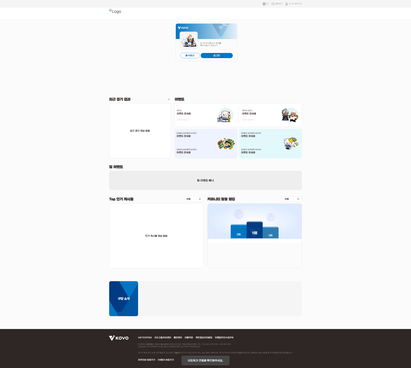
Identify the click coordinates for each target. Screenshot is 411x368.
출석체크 (189, 55)
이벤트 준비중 (184, 136)
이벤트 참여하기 (183, 120)
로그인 (216, 55)
